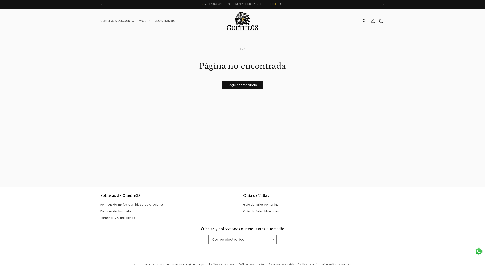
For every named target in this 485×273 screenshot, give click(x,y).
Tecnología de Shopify (192, 264)
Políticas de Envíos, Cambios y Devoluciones (132, 204)
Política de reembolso (222, 264)
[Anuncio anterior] (102, 4)
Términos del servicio (282, 264)
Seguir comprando (242, 85)
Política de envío (308, 264)
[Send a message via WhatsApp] (478, 251)
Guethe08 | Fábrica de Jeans (161, 264)
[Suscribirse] (272, 239)
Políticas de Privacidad (116, 211)
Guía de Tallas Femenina (261, 204)
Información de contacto (336, 264)
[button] (145, 21)
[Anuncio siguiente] (383, 4)
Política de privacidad (252, 264)
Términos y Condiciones (117, 218)
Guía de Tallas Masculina (261, 211)
